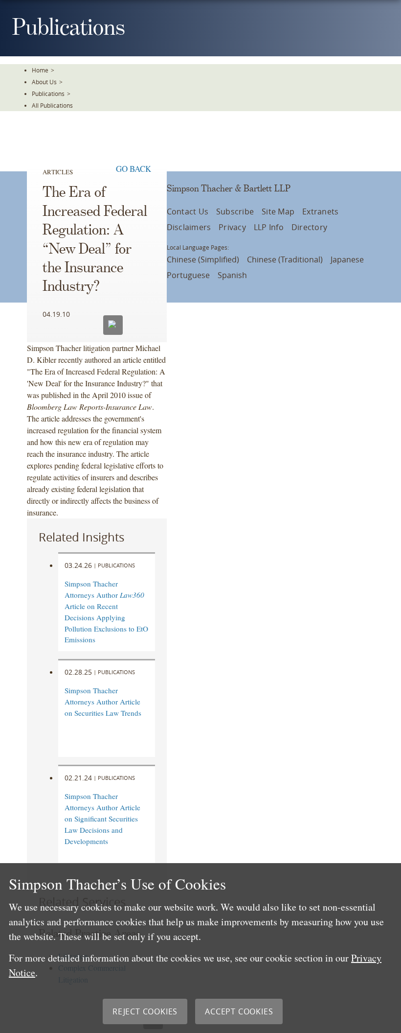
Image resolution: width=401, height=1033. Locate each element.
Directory (309, 227)
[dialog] (200, 948)
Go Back (133, 168)
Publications (48, 93)
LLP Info (269, 227)
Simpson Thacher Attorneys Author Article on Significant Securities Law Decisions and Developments (102, 818)
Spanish (232, 275)
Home (40, 70)
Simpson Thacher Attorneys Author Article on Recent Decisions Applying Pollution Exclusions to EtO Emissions (106, 611)
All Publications (52, 105)
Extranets (320, 211)
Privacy (232, 227)
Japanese (347, 259)
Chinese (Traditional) (285, 259)
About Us (44, 82)
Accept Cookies (239, 1011)
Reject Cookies (145, 1011)
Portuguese (188, 275)
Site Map (278, 211)
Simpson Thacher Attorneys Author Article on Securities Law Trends (103, 701)
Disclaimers (189, 227)
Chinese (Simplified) (203, 259)
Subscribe (235, 211)
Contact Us (187, 211)
